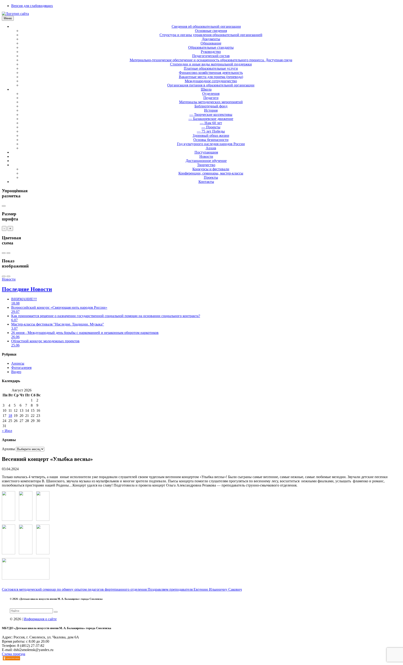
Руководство (211, 52)
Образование (211, 43)
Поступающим (206, 152)
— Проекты (211, 127)
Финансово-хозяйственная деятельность (211, 73)
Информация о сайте (40, 619)
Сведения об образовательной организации (206, 26)
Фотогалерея (21, 368)
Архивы (8, 449)
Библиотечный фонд (211, 106)
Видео (16, 372)
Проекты (211, 177)
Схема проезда (13, 654)
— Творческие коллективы (210, 115)
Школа (206, 89)
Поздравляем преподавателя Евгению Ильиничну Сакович (195, 589)
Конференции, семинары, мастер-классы (210, 173)
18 (10, 416)
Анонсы (17, 363)
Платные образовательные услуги (211, 68)
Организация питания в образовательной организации (210, 85)
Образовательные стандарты (211, 47)
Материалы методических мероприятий (211, 102)
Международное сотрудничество (211, 81)
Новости (206, 156)
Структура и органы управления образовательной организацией (211, 35)
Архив (211, 148)
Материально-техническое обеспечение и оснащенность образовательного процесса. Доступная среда (211, 60)
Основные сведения (211, 31)
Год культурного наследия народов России (211, 144)
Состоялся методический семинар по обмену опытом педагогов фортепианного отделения (75, 589)
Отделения (210, 94)
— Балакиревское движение (210, 119)
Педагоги (211, 98)
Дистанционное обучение (206, 161)
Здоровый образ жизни (211, 135)
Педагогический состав (211, 56)
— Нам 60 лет (211, 123)
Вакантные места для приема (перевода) (211, 77)
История (211, 110)
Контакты (206, 182)
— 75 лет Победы (211, 131)
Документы (211, 39)
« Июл (7, 431)
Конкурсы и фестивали (210, 169)
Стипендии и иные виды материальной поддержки (211, 64)
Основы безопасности (211, 140)
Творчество (206, 165)
